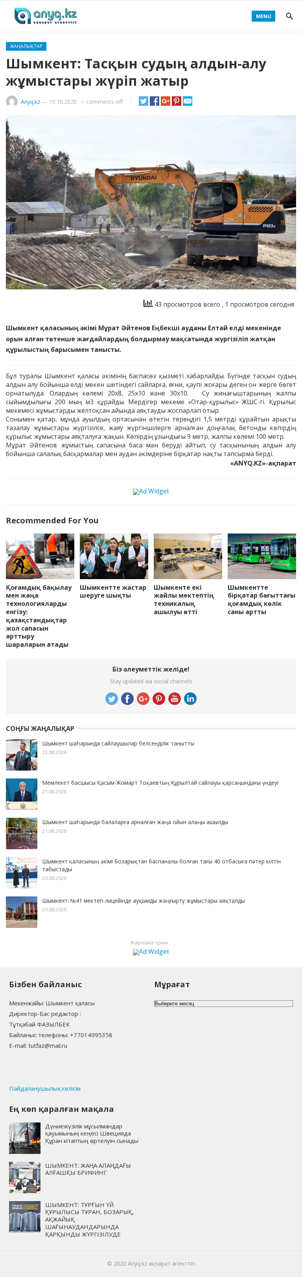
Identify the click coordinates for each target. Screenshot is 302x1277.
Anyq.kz (30, 101)
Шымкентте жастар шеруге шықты (113, 591)
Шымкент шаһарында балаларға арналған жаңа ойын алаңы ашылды (135, 822)
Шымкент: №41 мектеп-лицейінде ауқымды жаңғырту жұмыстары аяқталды (143, 900)
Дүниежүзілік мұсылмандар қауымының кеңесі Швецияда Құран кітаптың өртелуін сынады (91, 1133)
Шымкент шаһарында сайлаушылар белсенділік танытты (118, 743)
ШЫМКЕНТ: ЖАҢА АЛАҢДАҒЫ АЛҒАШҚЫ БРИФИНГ (88, 1169)
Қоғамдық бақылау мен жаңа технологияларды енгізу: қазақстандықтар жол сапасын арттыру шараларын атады (39, 616)
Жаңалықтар (26, 46)
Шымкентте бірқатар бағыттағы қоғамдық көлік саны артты (261, 599)
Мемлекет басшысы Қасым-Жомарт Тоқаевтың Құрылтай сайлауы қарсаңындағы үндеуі (160, 782)
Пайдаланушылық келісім (45, 1088)
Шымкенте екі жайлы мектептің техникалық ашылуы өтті (184, 599)
